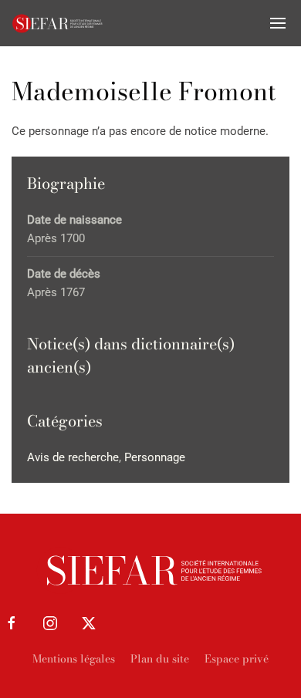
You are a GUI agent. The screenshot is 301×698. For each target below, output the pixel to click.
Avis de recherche (73, 457)
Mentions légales (73, 658)
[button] (277, 23)
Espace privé (237, 658)
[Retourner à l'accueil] (58, 23)
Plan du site (159, 658)
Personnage (154, 457)
